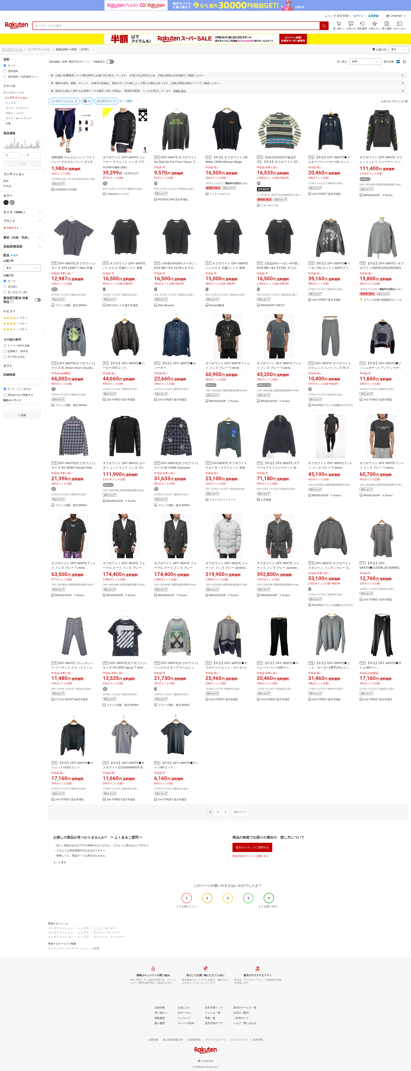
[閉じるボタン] (402, 75)
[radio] (4, 65)
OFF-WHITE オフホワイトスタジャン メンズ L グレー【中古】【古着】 (329, 567)
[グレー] (12, 202)
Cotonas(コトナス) (117, 194)
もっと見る (59, 862)
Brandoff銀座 (216, 305)
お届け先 (8, 261)
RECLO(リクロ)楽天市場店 (122, 305)
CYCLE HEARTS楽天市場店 (71, 699)
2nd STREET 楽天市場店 (326, 194)
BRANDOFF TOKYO (272, 305)
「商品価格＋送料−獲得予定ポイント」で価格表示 (76, 61)
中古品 (7, 186)
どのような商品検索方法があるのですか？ (81, 850)
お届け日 (8, 275)
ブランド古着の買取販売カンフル (382, 299)
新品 (6, 180)
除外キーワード (12, 400)
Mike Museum (166, 305)
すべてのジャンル (12, 49)
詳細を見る (179, 90)
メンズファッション (60, 928)
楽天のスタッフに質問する (252, 847)
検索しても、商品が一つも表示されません (81, 855)
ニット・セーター (105, 928)
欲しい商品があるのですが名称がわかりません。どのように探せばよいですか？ (103, 845)
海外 (15, 255)
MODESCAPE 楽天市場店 (173, 199)
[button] (396, 16)
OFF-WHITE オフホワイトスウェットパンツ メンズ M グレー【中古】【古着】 (330, 368)
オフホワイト (11, 227)
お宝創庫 (266, 499)
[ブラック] (6, 202)
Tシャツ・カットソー (107, 932)
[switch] (38, 300)
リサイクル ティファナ (222, 499)
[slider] (3, 148)
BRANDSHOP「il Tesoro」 (379, 195)
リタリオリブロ (270, 205)
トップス (83, 928)
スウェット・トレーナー (109, 936)
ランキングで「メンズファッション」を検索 (73, 948)
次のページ (240, 811)
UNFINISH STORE (66, 189)
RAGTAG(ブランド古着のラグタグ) (332, 405)
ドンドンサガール (219, 194)
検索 (23, 163)
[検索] (324, 25)
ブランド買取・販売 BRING (71, 305)
